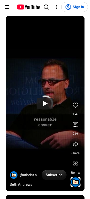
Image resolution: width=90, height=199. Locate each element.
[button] (14, 175)
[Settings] (56, 7)
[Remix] (76, 164)
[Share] (76, 144)
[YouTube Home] (28, 7)
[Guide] (7, 7)
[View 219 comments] (76, 124)
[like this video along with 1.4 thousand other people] (76, 105)
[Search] (46, 7)
